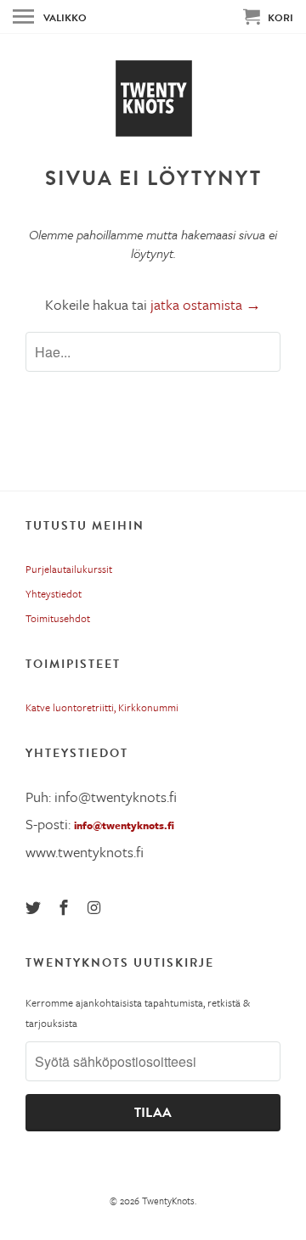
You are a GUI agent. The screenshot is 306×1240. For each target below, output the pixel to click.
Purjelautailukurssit (69, 568)
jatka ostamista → (205, 304)
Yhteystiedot (54, 593)
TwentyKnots (168, 1200)
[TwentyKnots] (153, 98)
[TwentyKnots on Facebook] (65, 907)
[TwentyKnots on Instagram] (96, 907)
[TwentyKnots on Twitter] (35, 907)
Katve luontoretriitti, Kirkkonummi (102, 707)
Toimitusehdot (58, 618)
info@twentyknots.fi (124, 825)
